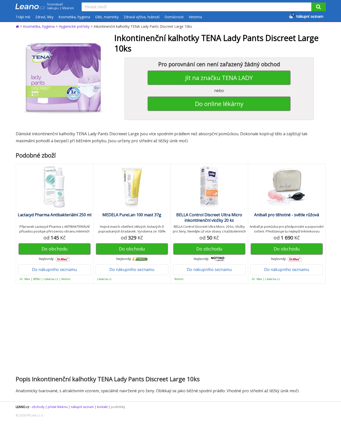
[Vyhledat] (318, 6)
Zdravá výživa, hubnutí (142, 16)
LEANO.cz (22, 407)
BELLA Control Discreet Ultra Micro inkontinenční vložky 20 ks (209, 217)
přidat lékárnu (58, 407)
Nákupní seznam (307, 15)
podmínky (118, 407)
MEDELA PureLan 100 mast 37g (131, 215)
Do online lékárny (219, 104)
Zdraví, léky (44, 16)
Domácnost (174, 16)
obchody (38, 407)
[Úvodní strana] (44, 7)
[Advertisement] (168, 329)
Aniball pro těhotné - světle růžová (286, 215)
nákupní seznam (82, 407)
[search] (197, 7)
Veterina (195, 16)
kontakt (102, 407)
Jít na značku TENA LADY (219, 78)
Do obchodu (54, 249)
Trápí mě (23, 16)
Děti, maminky (107, 16)
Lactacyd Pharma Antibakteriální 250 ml (54, 215)
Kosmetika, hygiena (74, 16)
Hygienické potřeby (74, 26)
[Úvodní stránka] (18, 26)
